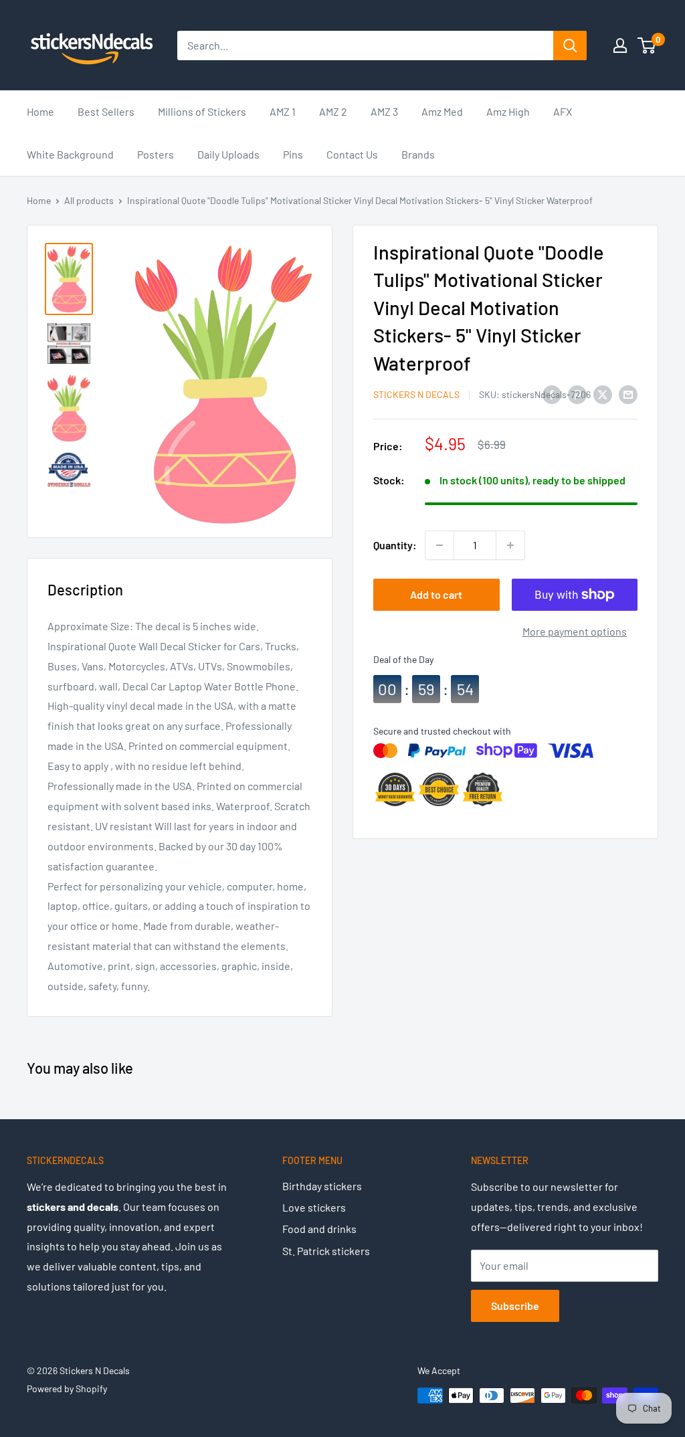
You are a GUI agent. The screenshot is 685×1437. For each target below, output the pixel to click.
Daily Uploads (228, 154)
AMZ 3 (384, 111)
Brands (418, 154)
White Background (70, 154)
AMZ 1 (283, 111)
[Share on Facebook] (552, 393)
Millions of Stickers (202, 111)
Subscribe (515, 1305)
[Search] (570, 45)
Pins (293, 154)
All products (89, 200)
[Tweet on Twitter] (602, 393)
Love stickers (314, 1207)
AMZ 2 (333, 111)
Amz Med (442, 111)
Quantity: (395, 545)
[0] (647, 45)
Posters (155, 154)
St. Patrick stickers (326, 1250)
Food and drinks (319, 1228)
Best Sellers (106, 111)
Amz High (508, 111)
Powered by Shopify (67, 1388)
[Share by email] (628, 393)
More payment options (574, 631)
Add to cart (436, 594)
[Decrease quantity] (439, 545)
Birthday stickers (322, 1185)
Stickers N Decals (416, 394)
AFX (562, 111)
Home (40, 111)
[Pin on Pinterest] (577, 393)
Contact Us (352, 154)
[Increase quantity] (510, 545)
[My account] (620, 45)
